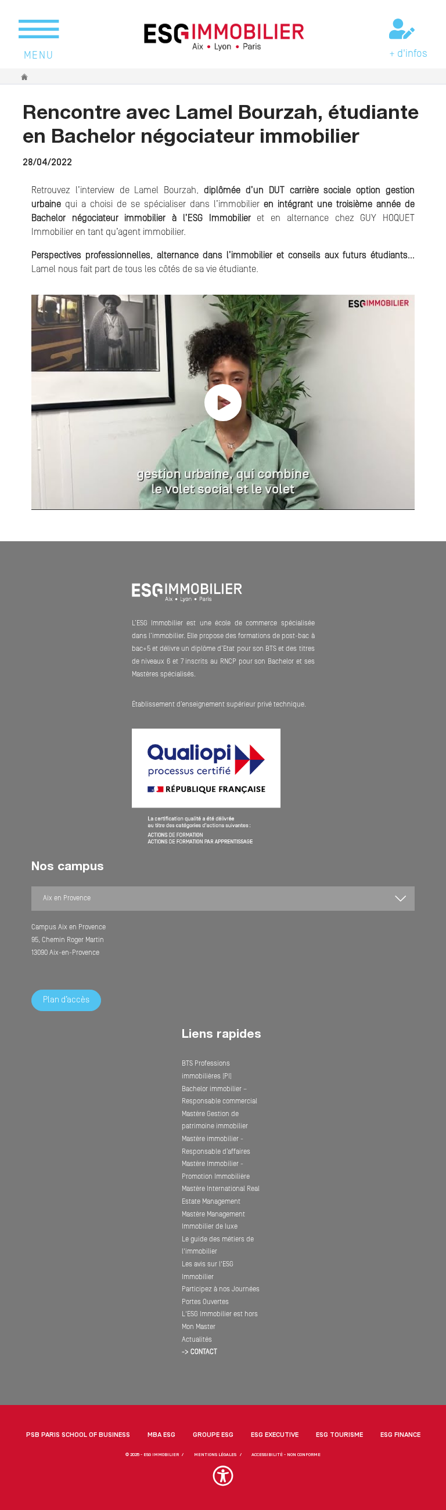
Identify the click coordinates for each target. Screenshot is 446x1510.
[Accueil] (187, 600)
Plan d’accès (66, 1000)
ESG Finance (400, 1435)
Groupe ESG (213, 1435)
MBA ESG (161, 1435)
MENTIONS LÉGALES (215, 1454)
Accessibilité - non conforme (286, 1454)
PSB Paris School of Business (78, 1435)
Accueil (25, 77)
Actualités (197, 1340)
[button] (223, 1481)
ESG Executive (274, 1435)
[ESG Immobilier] (224, 37)
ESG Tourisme (339, 1435)
